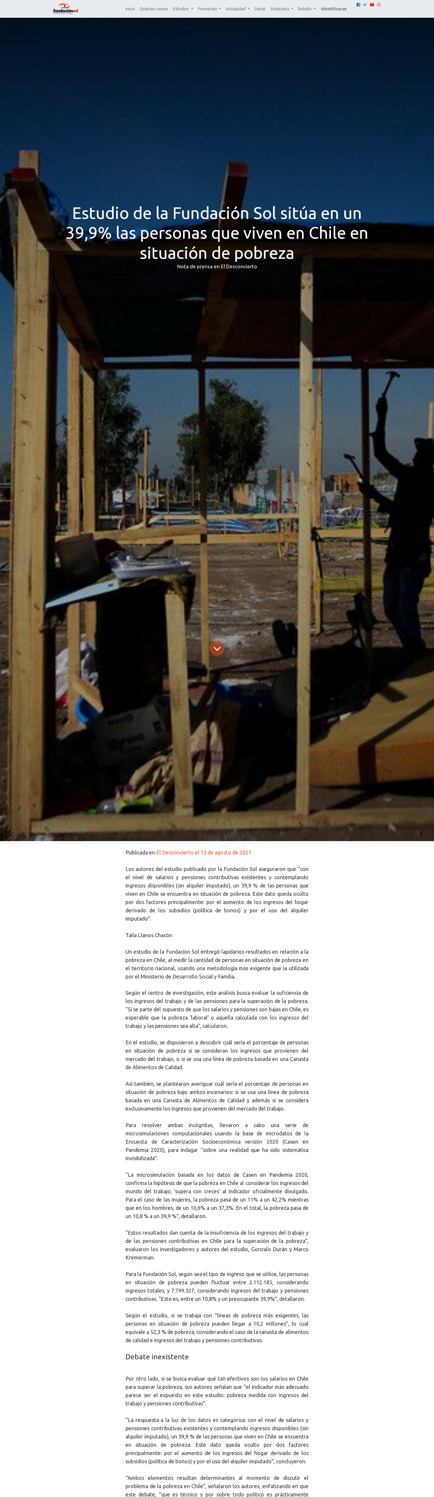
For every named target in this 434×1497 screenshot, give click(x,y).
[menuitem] (130, 9)
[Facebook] (358, 4)
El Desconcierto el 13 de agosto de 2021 (203, 852)
